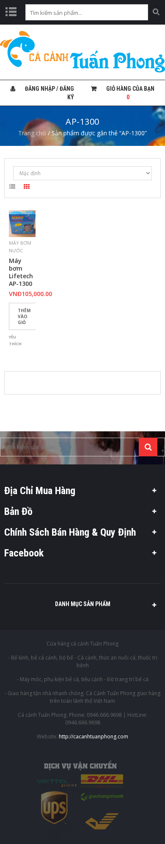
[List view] (12, 187)
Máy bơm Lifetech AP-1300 (21, 272)
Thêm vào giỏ (24, 316)
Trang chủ (32, 133)
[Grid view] (26, 187)
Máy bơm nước (20, 247)
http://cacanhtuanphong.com (93, 736)
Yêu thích (15, 340)
